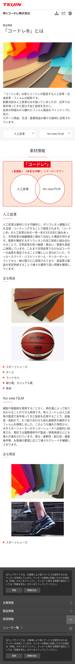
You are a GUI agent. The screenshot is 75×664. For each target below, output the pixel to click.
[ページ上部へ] (70, 619)
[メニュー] (70, 628)
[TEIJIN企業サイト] (70, 13)
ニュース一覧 (11, 627)
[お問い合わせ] (63, 13)
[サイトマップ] (57, 13)
